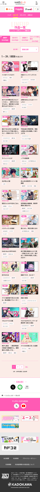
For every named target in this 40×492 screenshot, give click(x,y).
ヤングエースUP (9, 395)
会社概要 (6, 458)
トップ (9, 15)
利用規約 (16, 458)
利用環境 (8, 464)
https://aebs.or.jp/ (32, 480)
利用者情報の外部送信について (24, 464)
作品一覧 (15, 15)
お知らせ (30, 15)
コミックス (23, 15)
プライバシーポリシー (29, 458)
